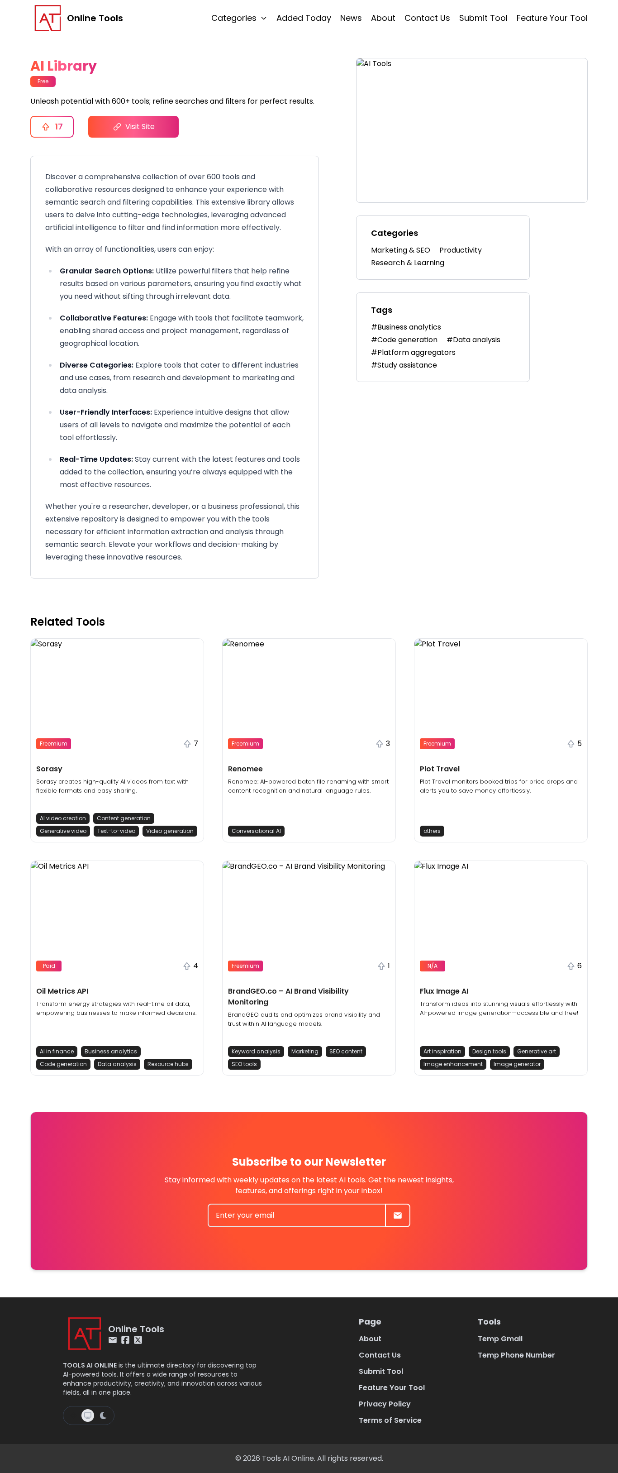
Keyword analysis (256, 1051)
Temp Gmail (500, 1339)
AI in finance (57, 1051)
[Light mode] (73, 1415)
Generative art (536, 1051)
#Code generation (404, 340)
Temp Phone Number (516, 1355)
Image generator (517, 1064)
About (383, 18)
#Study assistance (404, 365)
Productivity (460, 250)
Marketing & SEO (400, 250)
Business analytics (111, 1051)
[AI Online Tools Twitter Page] (138, 1339)
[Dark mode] (103, 1415)
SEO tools (244, 1064)
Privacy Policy (385, 1404)
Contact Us (427, 18)
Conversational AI (256, 831)
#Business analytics (406, 327)
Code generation (63, 1064)
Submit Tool (483, 18)
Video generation (170, 831)
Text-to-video (116, 831)
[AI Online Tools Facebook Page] (125, 1339)
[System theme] (87, 1415)
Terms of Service (390, 1420)
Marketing (305, 1051)
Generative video (63, 831)
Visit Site (140, 126)
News (351, 18)
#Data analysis (473, 340)
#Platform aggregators (413, 352)
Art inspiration (442, 1051)
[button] (117, 740)
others (432, 831)
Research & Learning (407, 263)
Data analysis (117, 1064)
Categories (234, 18)
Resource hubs (168, 1064)
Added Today (303, 18)
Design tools (489, 1051)
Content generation (124, 818)
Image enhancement (453, 1064)
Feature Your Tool (552, 18)
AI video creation (63, 818)
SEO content (345, 1051)
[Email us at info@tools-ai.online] (112, 1339)
